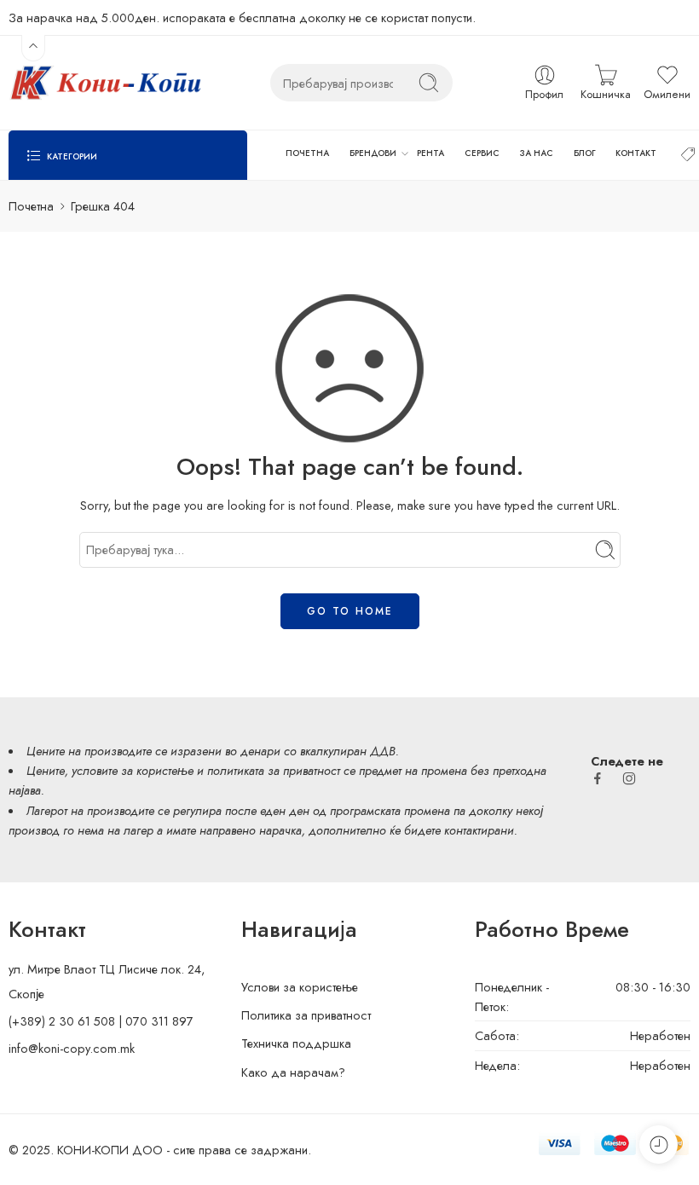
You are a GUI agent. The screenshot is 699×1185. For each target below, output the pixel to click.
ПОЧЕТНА (307, 153)
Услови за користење (299, 987)
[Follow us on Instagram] (629, 778)
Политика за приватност (306, 1015)
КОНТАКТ (635, 153)
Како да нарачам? (293, 1072)
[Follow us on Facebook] (597, 778)
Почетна (31, 206)
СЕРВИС (482, 153)
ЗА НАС (536, 153)
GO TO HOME (350, 611)
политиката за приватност (273, 770)
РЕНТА (430, 153)
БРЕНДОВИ (373, 153)
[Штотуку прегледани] (658, 1144)
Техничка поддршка (296, 1043)
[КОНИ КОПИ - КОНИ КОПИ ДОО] (105, 83)
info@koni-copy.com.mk (72, 1048)
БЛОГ (585, 153)
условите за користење (133, 770)
